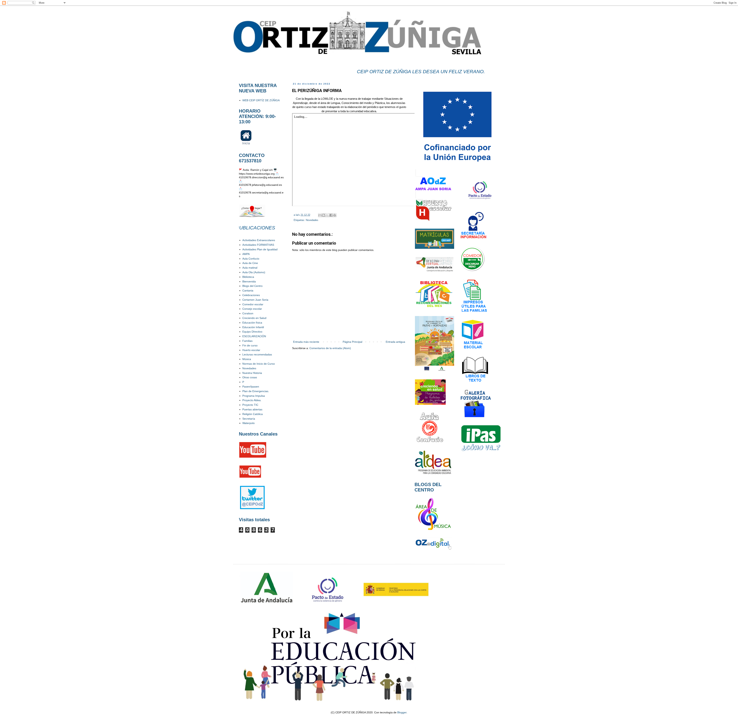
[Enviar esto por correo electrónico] (320, 215)
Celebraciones (251, 295)
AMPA (246, 254)
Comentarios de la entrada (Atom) (330, 348)
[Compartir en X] (327, 215)
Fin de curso (250, 345)
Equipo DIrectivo (252, 331)
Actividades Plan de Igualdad (260, 249)
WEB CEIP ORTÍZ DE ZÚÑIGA (261, 100)
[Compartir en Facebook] (331, 215)
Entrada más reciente (306, 341)
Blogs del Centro (252, 285)
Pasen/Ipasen (250, 386)
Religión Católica (252, 414)
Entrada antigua (395, 341)
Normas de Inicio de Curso (258, 363)
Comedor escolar (252, 304)
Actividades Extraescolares (258, 240)
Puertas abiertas (252, 409)
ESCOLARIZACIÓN (254, 336)
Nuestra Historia (252, 372)
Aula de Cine (250, 263)
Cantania (247, 290)
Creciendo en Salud (254, 318)
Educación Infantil (253, 327)
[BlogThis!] (324, 215)
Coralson (247, 313)
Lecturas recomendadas (257, 354)
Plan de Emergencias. (255, 391)
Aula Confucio (250, 258)
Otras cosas (249, 377)
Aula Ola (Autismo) (253, 272)
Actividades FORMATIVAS (258, 244)
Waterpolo (248, 423)
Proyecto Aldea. (251, 400)
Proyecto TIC (250, 404)
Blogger (401, 712)
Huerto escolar (251, 350)
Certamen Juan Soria (255, 299)
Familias (247, 340)
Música (246, 359)
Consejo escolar (252, 308)
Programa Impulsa (253, 395)
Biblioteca (248, 276)
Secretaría (248, 418)
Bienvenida (249, 281)
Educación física (252, 322)
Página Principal (352, 341)
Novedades (312, 220)
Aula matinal (249, 267)
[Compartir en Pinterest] (335, 215)
